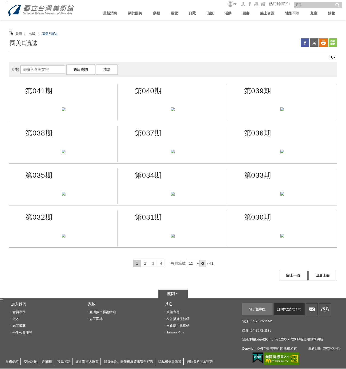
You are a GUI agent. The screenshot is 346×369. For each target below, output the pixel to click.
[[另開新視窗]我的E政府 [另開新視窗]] (258, 358)
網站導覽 (243, 4)
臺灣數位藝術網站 (102, 312)
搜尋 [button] (337, 5)
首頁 (19, 34)
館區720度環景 (325, 309)
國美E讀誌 (49, 34)
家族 (92, 304)
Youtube (256, 4)
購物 (331, 13)
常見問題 (63, 361)
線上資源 (267, 13)
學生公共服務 (22, 332)
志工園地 (96, 319)
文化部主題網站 (177, 326)
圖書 (245, 13)
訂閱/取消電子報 (289, 309)
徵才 (15, 319)
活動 (228, 13)
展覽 (174, 13)
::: (5, 2)
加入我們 (18, 304)
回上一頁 (293, 275)
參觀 (156, 13)
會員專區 (19, 312)
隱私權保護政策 (169, 361)
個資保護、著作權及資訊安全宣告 (128, 361)
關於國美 (135, 13)
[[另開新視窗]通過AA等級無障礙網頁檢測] (281, 359)
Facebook (250, 4)
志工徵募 (19, 326)
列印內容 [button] (323, 42)
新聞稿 (47, 361)
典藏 (192, 13)
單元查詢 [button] (332, 57)
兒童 (313, 13)
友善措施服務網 (177, 319)
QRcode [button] (333, 42)
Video (263, 4)
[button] (202, 263)
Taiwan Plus (175, 332)
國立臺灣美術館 (41, 10)
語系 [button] (232, 4)
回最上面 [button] (323, 275)
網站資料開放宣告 (200, 361)
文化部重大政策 (87, 361)
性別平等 (292, 13)
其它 (169, 304)
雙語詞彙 (30, 361)
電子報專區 (257, 309)
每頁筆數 (178, 263)
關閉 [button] (171, 294)
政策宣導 (173, 312)
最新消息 (110, 13)
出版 (210, 13)
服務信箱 (312, 309)
